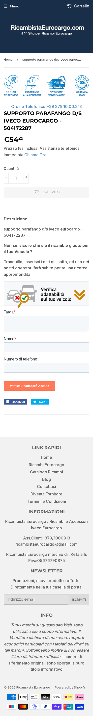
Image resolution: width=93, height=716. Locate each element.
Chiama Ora (35, 154)
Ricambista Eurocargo (33, 687)
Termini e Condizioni (46, 501)
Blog (46, 479)
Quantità (11, 168)
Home (8, 59)
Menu (14, 6)
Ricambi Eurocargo (46, 464)
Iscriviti (79, 599)
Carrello (81, 5)
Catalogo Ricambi (46, 471)
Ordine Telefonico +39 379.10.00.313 (46, 106)
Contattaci (46, 486)
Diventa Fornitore (46, 493)
